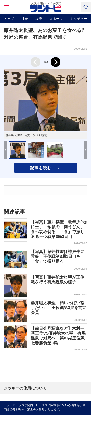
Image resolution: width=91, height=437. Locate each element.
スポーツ (56, 19)
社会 (24, 19)
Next (55, 62)
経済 (38, 19)
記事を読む (41, 168)
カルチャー (78, 19)
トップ (9, 19)
